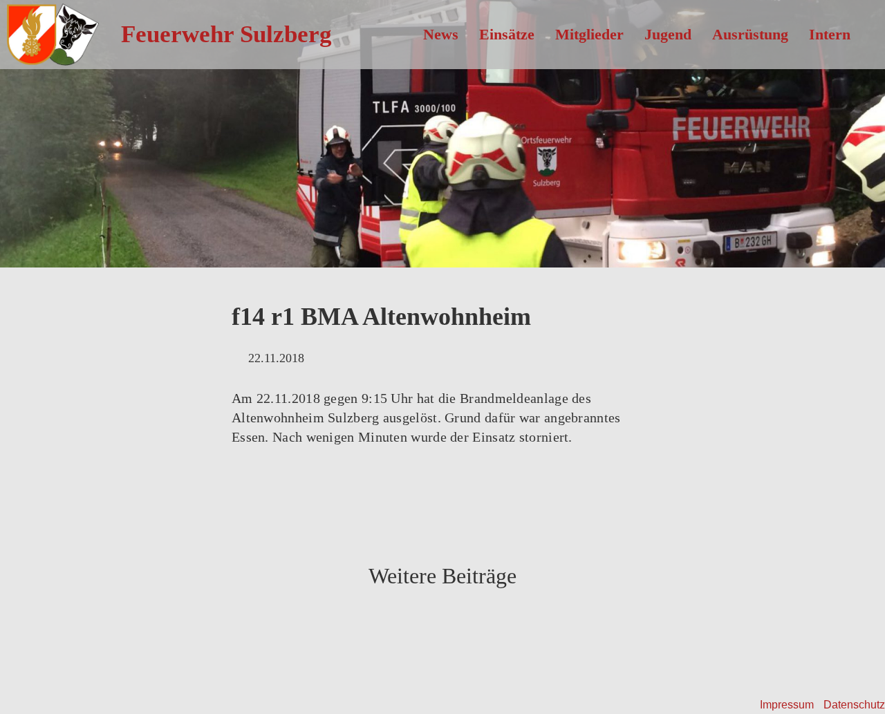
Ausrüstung (750, 34)
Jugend (667, 34)
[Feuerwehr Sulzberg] (49, 32)
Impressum (787, 705)
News (440, 34)
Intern (829, 34)
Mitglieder (589, 34)
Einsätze (506, 34)
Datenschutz (854, 705)
